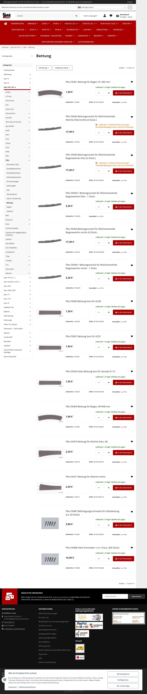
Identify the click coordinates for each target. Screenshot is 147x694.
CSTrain (9, 96)
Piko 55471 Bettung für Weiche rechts (85, 476)
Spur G (6, 83)
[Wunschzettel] (111, 15)
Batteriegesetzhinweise (48, 630)
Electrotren (10, 101)
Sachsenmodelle (12, 228)
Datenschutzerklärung (27, 687)
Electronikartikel (10, 356)
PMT (7, 215)
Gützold (9, 118)
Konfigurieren (123, 680)
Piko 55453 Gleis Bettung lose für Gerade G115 (90, 371)
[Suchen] (76, 15)
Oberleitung (8, 316)
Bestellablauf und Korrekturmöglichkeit (54, 621)
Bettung (10, 203)
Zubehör (10, 211)
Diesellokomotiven (14, 173)
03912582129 (9, 622)
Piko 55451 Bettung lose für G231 (83, 336)
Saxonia (9, 239)
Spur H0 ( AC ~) (9, 277)
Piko (7, 160)
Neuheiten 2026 (13, 164)
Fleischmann (10, 113)
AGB (40, 658)
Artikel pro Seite (61, 68)
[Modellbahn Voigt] (5, 23)
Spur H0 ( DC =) (10, 87)
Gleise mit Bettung (14, 198)
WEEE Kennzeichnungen (48, 613)
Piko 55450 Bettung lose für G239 (83, 301)
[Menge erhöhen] (109, 92)
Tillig (7, 256)
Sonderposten (9, 70)
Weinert (9, 273)
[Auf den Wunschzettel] (132, 82)
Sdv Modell (10, 243)
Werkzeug (7, 74)
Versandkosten (44, 642)
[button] (105, 15)
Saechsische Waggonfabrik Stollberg (16, 233)
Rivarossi (9, 220)
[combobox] (101, 7)
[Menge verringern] (99, 92)
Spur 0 (6, 79)
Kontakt (129, 2)
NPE (7, 156)
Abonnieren (136, 596)
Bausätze (7, 341)
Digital (9, 207)
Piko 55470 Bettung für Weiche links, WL (87, 441)
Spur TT (7, 294)
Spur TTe (7, 299)
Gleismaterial (12, 194)
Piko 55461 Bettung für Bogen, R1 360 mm (88, 81)
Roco (7, 224)
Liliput (8, 143)
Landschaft (8, 337)
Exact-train (10, 109)
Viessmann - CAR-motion (13, 329)
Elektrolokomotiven (14, 177)
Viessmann (10, 269)
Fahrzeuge (8, 320)
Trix (7, 265)
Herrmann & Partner (13, 122)
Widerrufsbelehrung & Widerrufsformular (55, 650)
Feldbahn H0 (9, 307)
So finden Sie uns (45, 626)
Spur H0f (7, 286)
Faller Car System (10, 324)
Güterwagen (11, 186)
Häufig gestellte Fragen (47, 634)
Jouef (8, 130)
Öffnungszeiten (45, 646)
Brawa (8, 92)
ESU (7, 105)
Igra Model (10, 126)
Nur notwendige (123, 686)
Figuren (7, 333)
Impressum (12, 687)
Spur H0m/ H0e (10, 290)
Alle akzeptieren (123, 674)
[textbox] (101, 7)
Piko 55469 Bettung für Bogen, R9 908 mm (88, 406)
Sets (8, 190)
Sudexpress (10, 252)
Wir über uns (44, 617)
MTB (7, 152)
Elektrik (6, 311)
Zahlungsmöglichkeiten (48, 638)
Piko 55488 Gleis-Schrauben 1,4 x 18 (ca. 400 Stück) (92, 547)
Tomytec (9, 260)
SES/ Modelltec (11, 248)
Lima (7, 147)
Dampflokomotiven (14, 169)
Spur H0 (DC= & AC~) (12, 282)
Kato (7, 135)
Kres (7, 139)
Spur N (6, 303)
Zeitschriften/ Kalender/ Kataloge (13, 351)
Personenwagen (13, 181)
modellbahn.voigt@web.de (14, 629)
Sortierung (43, 68)
